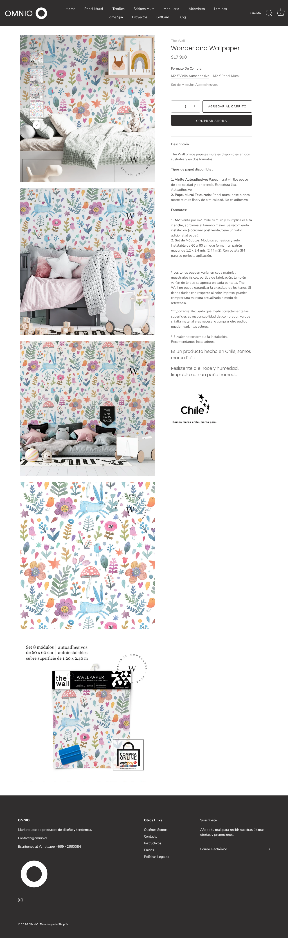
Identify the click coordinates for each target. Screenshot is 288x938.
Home (70, 9)
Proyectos (139, 17)
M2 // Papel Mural (226, 76)
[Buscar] (269, 13)
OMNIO (33, 924)
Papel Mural (93, 9)
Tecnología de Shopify (54, 924)
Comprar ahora (211, 121)
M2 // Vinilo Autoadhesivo (190, 76)
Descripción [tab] (180, 144)
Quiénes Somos (155, 829)
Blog (182, 17)
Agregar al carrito (227, 106)
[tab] (211, 294)
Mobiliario (171, 9)
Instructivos (152, 843)
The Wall (178, 41)
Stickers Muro (144, 9)
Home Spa (115, 17)
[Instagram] (20, 899)
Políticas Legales (156, 856)
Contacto (150, 836)
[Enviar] (268, 849)
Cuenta (255, 13)
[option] (36, 59)
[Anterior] (37, 45)
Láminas (220, 9)
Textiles (118, 9)
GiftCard (162, 17)
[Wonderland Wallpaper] (36, 58)
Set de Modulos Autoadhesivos (194, 85)
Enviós (149, 850)
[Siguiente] (37, 125)
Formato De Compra (186, 68)
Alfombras (197, 9)
